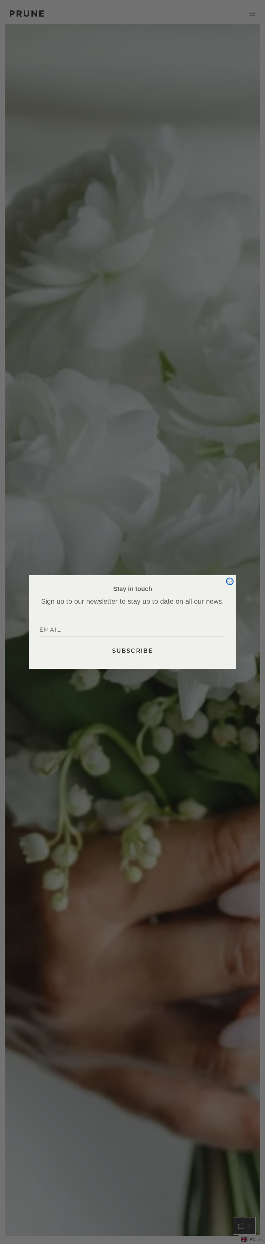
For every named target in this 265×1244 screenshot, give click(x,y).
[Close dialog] (229, 581)
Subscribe (132, 651)
